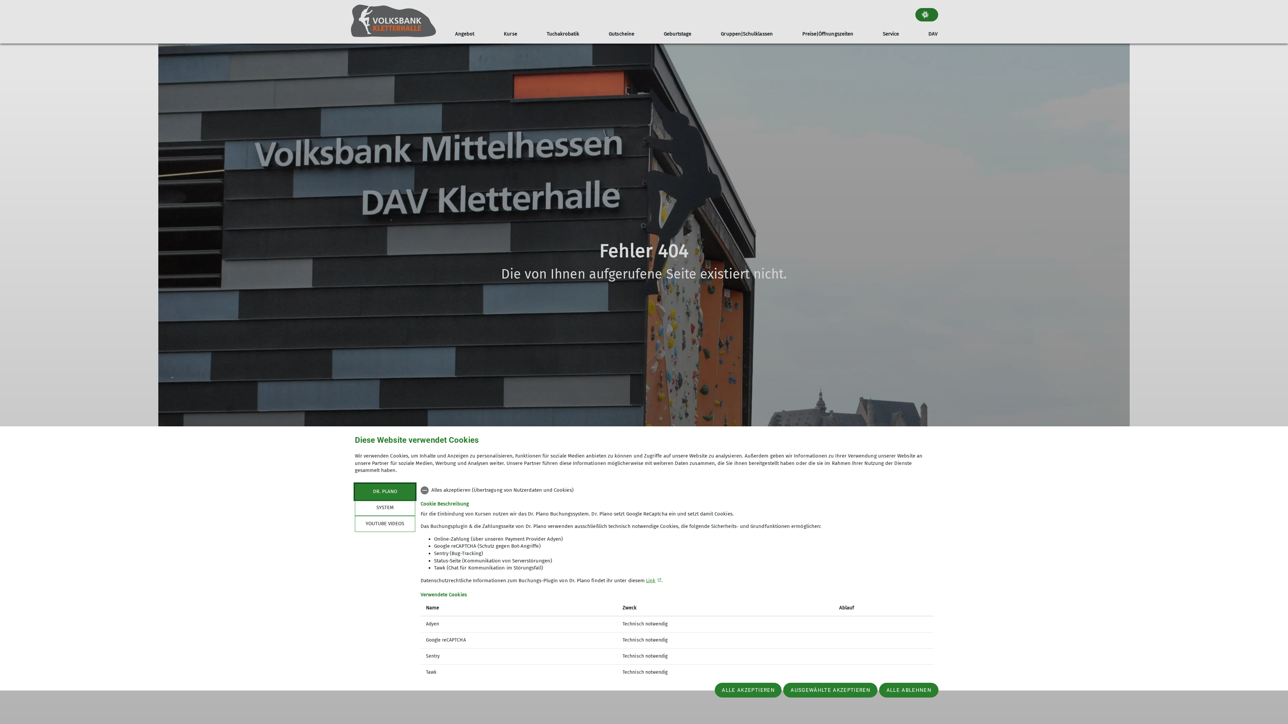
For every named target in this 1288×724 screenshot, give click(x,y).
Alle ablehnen (909, 690)
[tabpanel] (677, 582)
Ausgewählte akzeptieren (830, 690)
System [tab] (385, 507)
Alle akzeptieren (748, 690)
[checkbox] (677, 490)
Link (650, 581)
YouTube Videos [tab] (385, 524)
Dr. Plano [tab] (385, 491)
